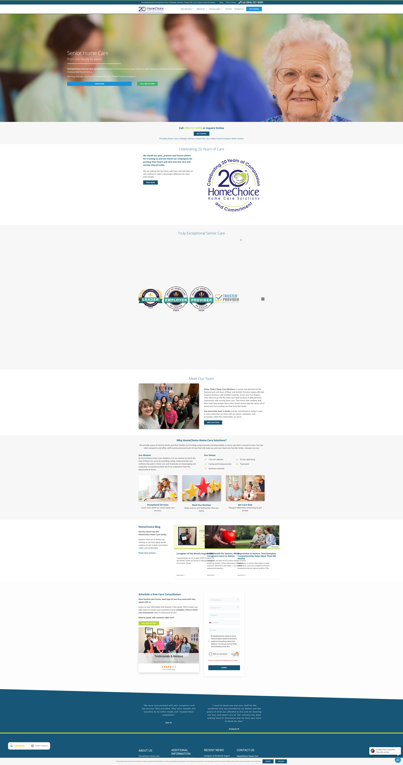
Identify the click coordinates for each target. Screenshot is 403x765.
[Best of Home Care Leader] (181, 708)
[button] (140, 252)
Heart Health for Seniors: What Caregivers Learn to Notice (223, 461)
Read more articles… (148, 459)
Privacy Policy (218, 733)
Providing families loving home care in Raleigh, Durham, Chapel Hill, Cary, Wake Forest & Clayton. (178, 2)
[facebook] (141, 695)
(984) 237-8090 (193, 128)
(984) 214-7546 (250, 683)
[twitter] (146, 695)
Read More (180, 482)
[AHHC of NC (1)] (145, 708)
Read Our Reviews (201, 411)
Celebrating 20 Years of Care (201, 149)
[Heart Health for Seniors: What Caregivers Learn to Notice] (227, 443)
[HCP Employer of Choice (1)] (218, 708)
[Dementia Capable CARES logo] (255, 708)
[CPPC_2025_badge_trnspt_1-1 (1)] (163, 708)
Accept (268, 761)
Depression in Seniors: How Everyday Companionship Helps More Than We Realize (257, 462)
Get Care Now (245, 411)
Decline (281, 761)
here (173, 576)
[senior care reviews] (201, 382)
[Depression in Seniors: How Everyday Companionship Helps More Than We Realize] (257, 443)
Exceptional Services (157, 411)
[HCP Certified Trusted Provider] (237, 716)
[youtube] (162, 695)
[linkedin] (151, 695)
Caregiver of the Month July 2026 (218, 698)
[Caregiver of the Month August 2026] (196, 443)
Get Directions (243, 678)
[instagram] (157, 695)
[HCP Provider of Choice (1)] (200, 708)
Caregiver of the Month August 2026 (195, 460)
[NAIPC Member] (237, 708)
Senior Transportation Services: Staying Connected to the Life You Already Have (217, 691)
